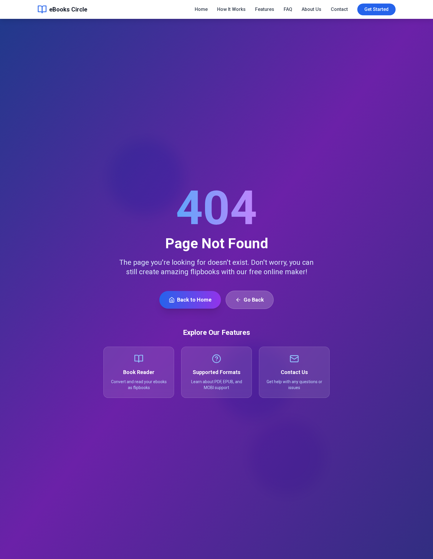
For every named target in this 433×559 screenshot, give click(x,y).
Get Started (376, 9)
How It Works (231, 9)
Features (264, 9)
